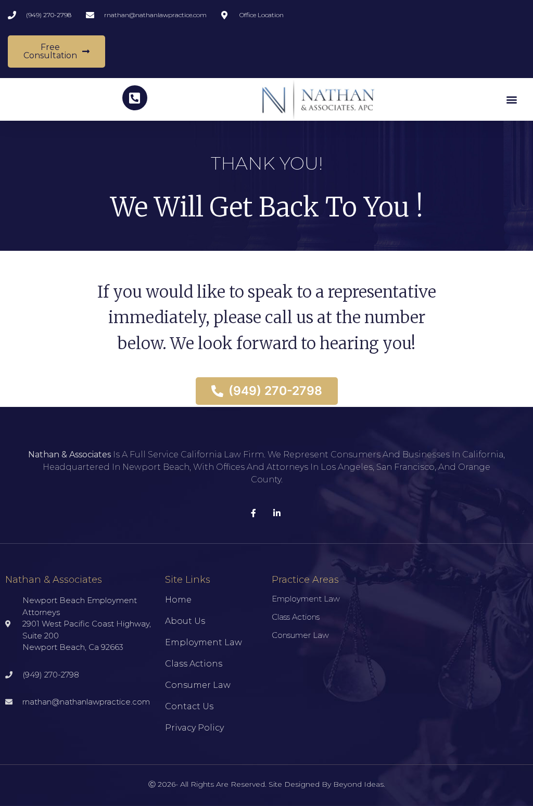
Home (178, 600)
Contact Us (189, 706)
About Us (185, 621)
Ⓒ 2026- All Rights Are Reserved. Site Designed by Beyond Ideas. (266, 784)
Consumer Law (198, 685)
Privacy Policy (194, 728)
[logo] (318, 99)
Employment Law (203, 642)
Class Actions (193, 664)
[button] (511, 99)
